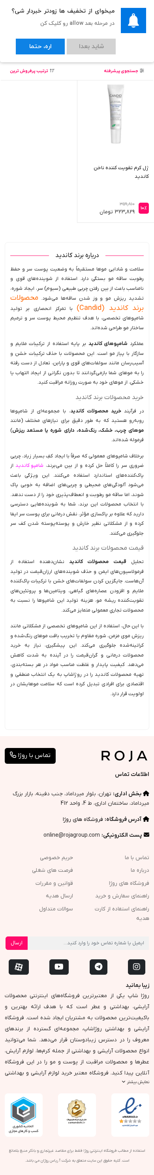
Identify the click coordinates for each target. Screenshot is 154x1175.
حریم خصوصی (56, 858)
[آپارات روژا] (19, 967)
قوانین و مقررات (54, 883)
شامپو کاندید (29, 465)
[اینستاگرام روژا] (136, 967)
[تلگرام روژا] (98, 967)
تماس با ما (137, 858)
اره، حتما (32, 43)
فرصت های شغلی (52, 870)
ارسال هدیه (59, 896)
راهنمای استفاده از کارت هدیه (122, 914)
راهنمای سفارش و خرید (122, 896)
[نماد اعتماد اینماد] (130, 1112)
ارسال (17, 943)
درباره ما (140, 870)
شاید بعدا (68, 43)
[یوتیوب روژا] (59, 967)
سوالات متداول (56, 909)
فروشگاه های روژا (83, 819)
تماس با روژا (33, 755)
